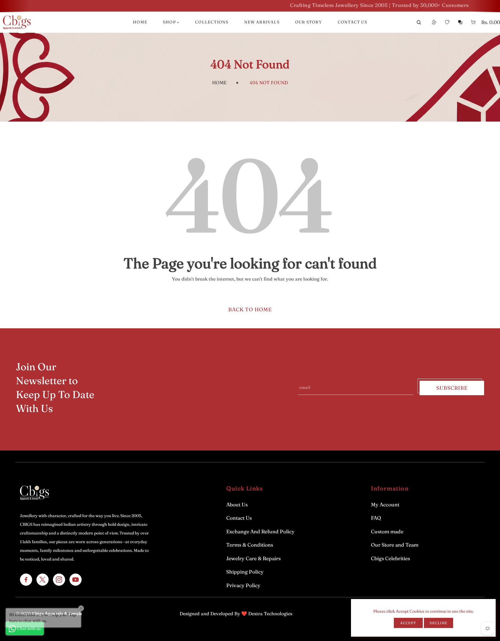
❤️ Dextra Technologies (266, 613)
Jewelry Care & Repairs (253, 558)
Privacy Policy (243, 585)
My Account (385, 504)
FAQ (376, 518)
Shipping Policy (245, 572)
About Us (237, 504)
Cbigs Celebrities (390, 558)
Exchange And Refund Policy (260, 531)
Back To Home (250, 309)
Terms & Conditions (249, 545)
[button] (473, 22)
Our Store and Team (394, 545)
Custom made (387, 531)
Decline (438, 623)
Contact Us (239, 518)
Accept (408, 623)
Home (219, 82)
